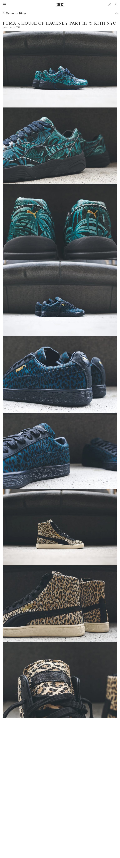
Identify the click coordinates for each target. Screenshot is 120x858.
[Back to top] (116, 13)
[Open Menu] (4, 4)
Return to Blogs (16, 13)
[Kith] (60, 4)
